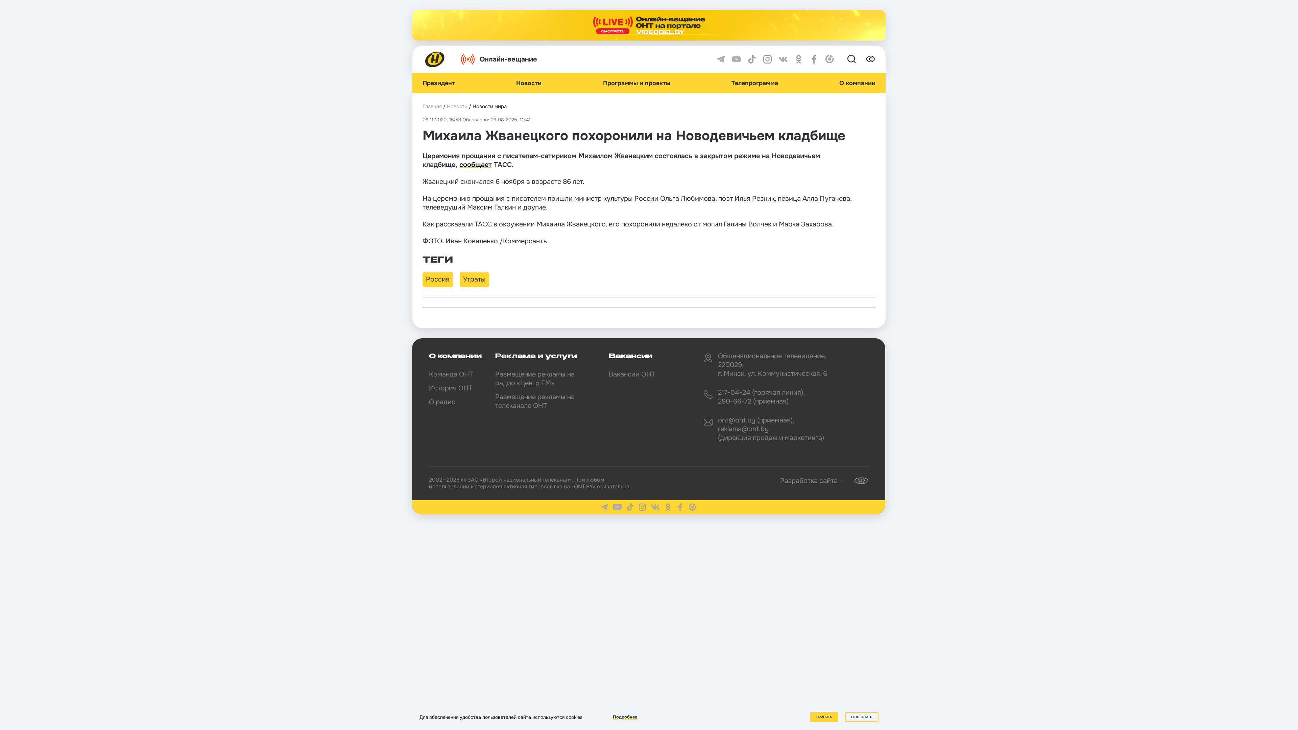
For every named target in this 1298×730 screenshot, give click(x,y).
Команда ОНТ (451, 374)
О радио (442, 402)
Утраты (474, 279)
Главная (432, 106)
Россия (438, 279)
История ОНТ (450, 388)
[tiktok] (752, 59)
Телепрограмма (754, 83)
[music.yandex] (829, 59)
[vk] (783, 59)
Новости (529, 83)
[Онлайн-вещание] (649, 25)
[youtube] (736, 59)
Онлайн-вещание (508, 59)
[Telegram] (721, 59)
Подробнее (625, 717)
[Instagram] (767, 59)
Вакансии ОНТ (632, 374)
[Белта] (857, 481)
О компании (857, 83)
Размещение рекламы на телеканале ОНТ (535, 401)
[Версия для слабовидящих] (870, 59)
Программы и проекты (636, 83)
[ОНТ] (435, 59)
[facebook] (814, 59)
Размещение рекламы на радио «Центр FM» (535, 378)
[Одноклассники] (798, 59)
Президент (439, 83)
